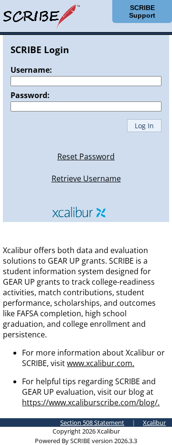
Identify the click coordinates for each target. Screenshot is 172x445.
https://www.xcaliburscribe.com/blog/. (91, 402)
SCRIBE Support (142, 11)
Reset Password (86, 156)
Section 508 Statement (92, 422)
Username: (31, 70)
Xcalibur (154, 422)
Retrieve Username (86, 178)
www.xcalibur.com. (100, 363)
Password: (30, 95)
